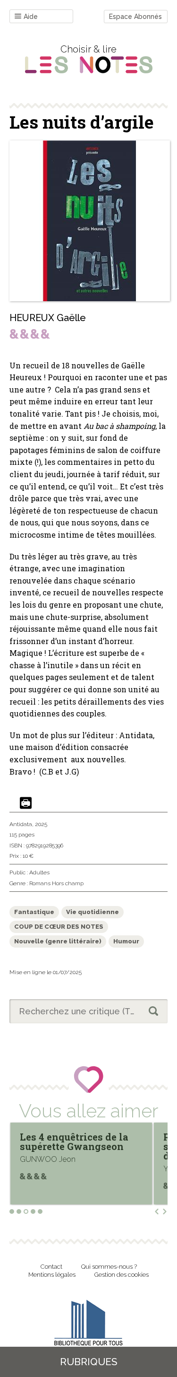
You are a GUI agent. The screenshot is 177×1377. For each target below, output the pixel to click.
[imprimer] (26, 803)
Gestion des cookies (121, 1274)
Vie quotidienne (92, 911)
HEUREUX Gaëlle (47, 317)
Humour (126, 941)
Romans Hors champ (56, 883)
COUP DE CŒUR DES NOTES (58, 926)
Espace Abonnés (135, 16)
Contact (51, 1266)
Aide (31, 16)
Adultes (39, 872)
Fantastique (34, 911)
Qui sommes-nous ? (109, 1266)
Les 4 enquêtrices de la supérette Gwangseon (74, 1141)
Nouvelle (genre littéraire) (57, 941)
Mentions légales (52, 1274)
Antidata (20, 824)
